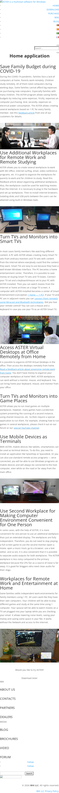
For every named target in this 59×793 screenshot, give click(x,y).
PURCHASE (53, 13)
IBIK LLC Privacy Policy (47, 791)
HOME (56, 5)
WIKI (56, 17)
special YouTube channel (26, 427)
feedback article (26, 112)
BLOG (56, 21)
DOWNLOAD (53, 9)
